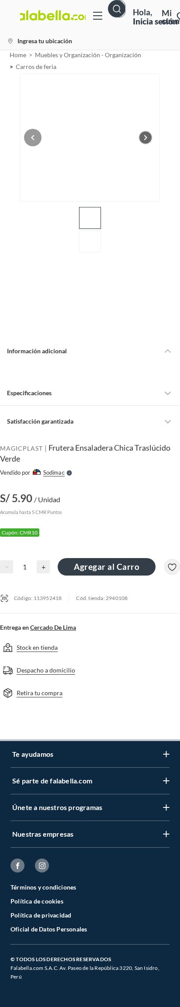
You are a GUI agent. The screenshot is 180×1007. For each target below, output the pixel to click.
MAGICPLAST (21, 448)
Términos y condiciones (43, 887)
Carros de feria (36, 66)
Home (18, 55)
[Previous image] (33, 137)
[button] (120, 16)
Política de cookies (36, 901)
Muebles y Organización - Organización (88, 55)
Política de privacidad (40, 915)
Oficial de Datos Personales (48, 929)
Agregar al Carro (106, 567)
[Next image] (145, 138)
